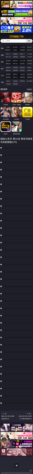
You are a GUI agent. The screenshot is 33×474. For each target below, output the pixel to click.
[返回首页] (30, 470)
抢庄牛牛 (29, 50)
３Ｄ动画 (29, 54)
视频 (2, 55)
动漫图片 (29, 67)
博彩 (2, 48)
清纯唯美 (15, 70)
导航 (2, 82)
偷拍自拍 (15, 60)
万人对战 (22, 47)
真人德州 (15, 47)
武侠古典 (29, 74)
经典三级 (15, 63)
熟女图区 (22, 70)
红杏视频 (8, 84)
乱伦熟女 (22, 63)
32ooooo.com (16, 36)
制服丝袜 (8, 63)
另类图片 (29, 70)
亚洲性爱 (8, 60)
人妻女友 (22, 74)
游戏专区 (29, 47)
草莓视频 (22, 81)
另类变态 (29, 63)
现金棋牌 (22, 50)
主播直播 (22, 57)
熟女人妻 (8, 57)
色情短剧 (15, 84)
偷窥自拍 (8, 67)
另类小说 (15, 77)
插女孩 (8, 81)
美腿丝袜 (8, 70)
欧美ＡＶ (22, 54)
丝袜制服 (15, 57)
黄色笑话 (22, 77)
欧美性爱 (29, 60)
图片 (2, 69)
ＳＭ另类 (29, 57)
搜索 (29, 41)
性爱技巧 (29, 77)
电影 (2, 62)
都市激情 (8, 74)
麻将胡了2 (8, 50)
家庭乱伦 (15, 74)
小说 (2, 75)
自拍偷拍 (15, 54)
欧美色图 (22, 67)
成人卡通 (22, 60)
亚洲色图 (15, 67)
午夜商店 (15, 81)
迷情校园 (8, 77)
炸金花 (15, 50)
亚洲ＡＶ (8, 54)
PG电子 (8, 47)
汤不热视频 (29, 81)
